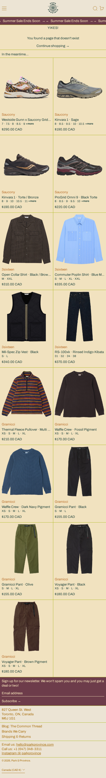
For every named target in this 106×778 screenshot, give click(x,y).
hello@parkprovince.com (35, 744)
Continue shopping (50, 46)
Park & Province (20, 760)
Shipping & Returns (16, 736)
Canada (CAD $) (12, 770)
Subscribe (9, 701)
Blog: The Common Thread (22, 726)
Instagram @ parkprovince (21, 753)
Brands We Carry (14, 731)
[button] (95, 8)
